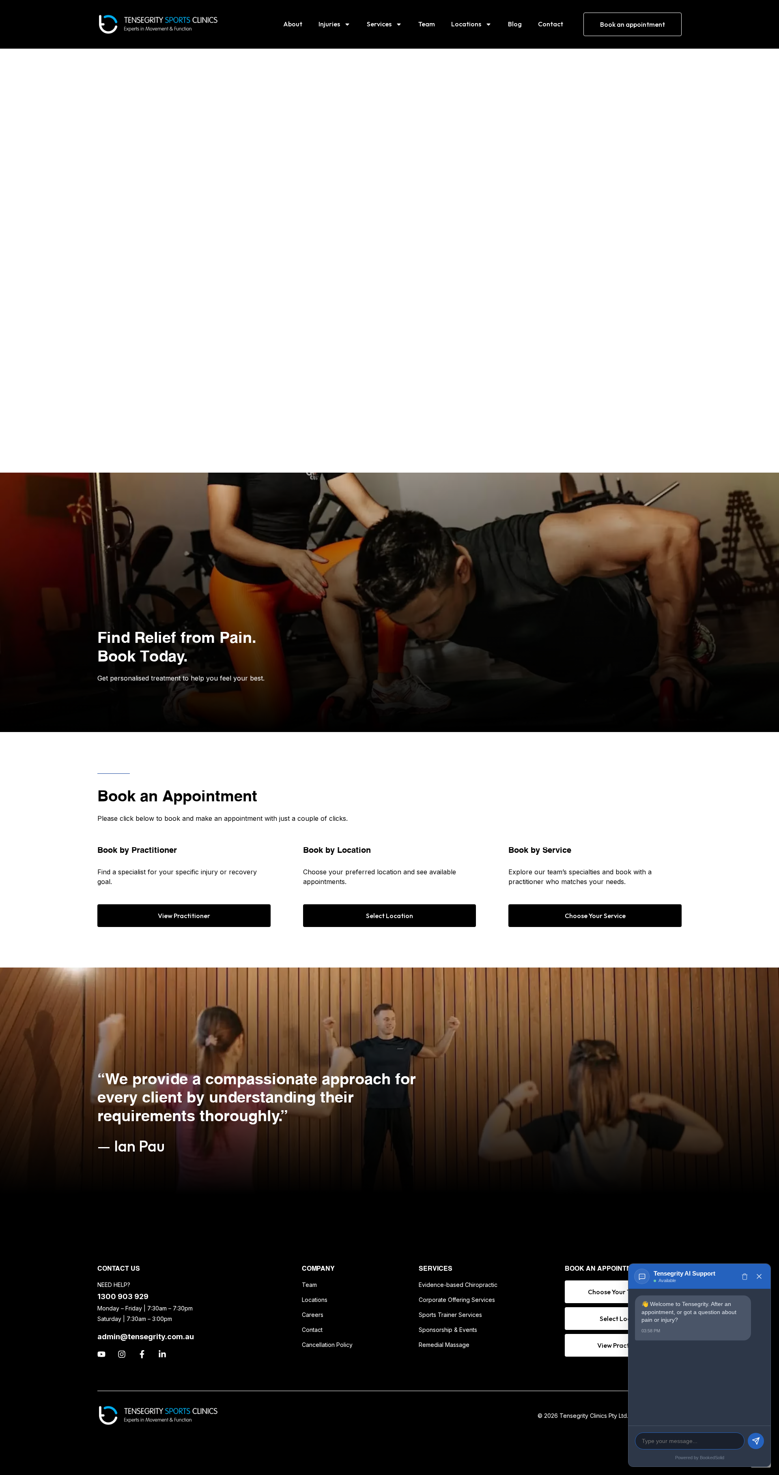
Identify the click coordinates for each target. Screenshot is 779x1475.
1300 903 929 (122, 1296)
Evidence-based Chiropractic (458, 1284)
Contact (550, 24)
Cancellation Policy (327, 1344)
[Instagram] (122, 1354)
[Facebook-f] (142, 1354)
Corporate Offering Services (457, 1299)
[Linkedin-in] (162, 1354)
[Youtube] (101, 1354)
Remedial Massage (444, 1344)
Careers (312, 1314)
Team (426, 24)
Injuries (329, 24)
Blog (515, 24)
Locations (466, 24)
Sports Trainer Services (450, 1314)
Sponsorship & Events (448, 1329)
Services (379, 24)
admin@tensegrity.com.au (145, 1336)
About (292, 24)
